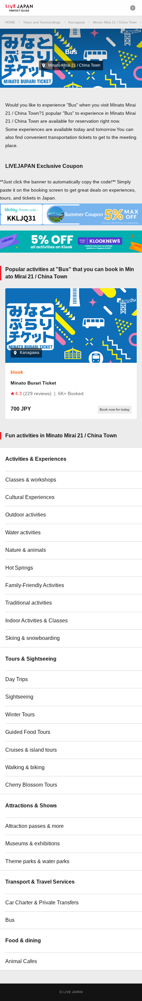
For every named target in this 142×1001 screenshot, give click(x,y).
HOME (10, 22)
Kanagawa (76, 22)
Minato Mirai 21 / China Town (115, 22)
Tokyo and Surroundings (41, 22)
